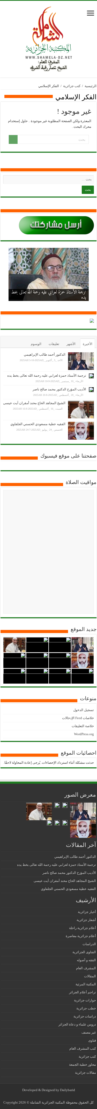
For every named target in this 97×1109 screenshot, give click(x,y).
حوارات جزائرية (85, 1000)
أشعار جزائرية (86, 920)
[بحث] (13, 139)
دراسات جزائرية (84, 1016)
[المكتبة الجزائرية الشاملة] (49, 38)
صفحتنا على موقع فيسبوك (68, 456)
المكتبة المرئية (86, 984)
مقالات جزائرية (85, 1073)
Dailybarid (67, 1090)
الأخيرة (87, 344)
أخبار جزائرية (87, 912)
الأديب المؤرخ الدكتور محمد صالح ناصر (59, 389)
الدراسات (89, 944)
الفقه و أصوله (86, 960)
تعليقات (54, 344)
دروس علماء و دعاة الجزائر (77, 1024)
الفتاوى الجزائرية (84, 952)
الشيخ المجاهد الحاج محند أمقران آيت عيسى (34, 403)
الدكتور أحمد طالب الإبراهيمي (44, 354)
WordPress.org (84, 734)
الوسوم (36, 344)
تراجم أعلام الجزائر (82, 992)
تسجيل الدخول (83, 710)
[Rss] (52, 1096)
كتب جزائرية (71, 86)
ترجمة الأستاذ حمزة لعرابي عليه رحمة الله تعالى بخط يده (48, 294)
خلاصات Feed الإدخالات (78, 718)
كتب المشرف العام (82, 1048)
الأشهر (71, 344)
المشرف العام (86, 968)
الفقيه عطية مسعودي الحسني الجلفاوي (37, 424)
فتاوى (92, 1040)
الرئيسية (90, 86)
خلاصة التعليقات (83, 726)
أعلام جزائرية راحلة (82, 928)
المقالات (90, 976)
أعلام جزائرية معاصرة (81, 936)
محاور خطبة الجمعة (82, 1064)
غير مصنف (88, 1032)
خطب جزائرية (86, 1008)
